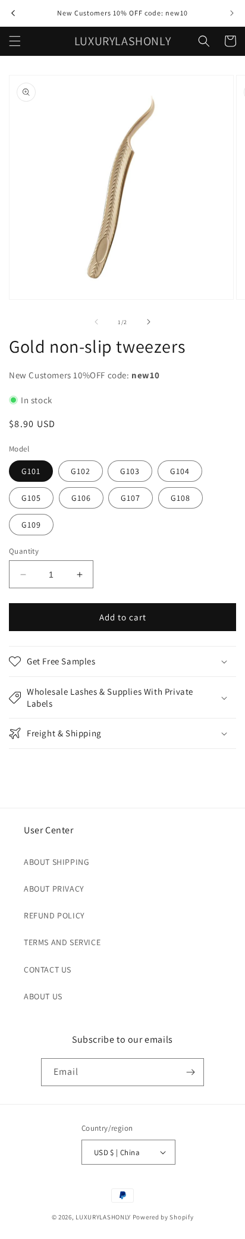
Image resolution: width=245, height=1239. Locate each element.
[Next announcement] (232, 13)
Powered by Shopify (163, 1217)
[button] (15, 41)
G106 (81, 498)
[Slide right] (149, 322)
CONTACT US (47, 969)
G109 (31, 524)
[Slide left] (96, 322)
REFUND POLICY (54, 915)
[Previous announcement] (13, 13)
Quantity (24, 551)
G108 (180, 498)
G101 (30, 471)
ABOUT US (43, 996)
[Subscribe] (190, 1072)
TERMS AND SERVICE (62, 942)
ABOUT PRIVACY (54, 888)
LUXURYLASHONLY (103, 1217)
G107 (130, 498)
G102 (80, 471)
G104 (180, 471)
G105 (31, 498)
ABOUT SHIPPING (56, 862)
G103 (130, 471)
